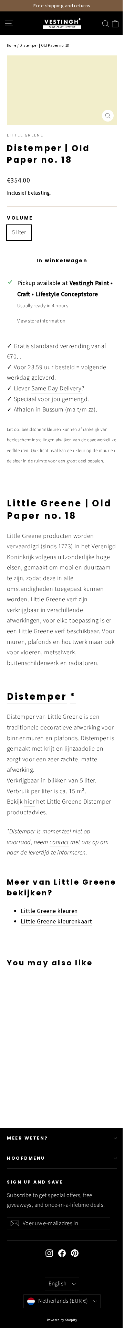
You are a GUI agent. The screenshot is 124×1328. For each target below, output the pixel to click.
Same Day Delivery (56, 388)
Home (12, 45)
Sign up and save (35, 1182)
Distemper (37, 696)
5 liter (19, 232)
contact (59, 842)
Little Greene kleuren (49, 911)
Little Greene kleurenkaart (56, 921)
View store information (41, 321)
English (58, 1284)
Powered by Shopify (62, 1320)
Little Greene (25, 135)
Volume (20, 218)
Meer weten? (27, 1138)
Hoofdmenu (26, 1158)
